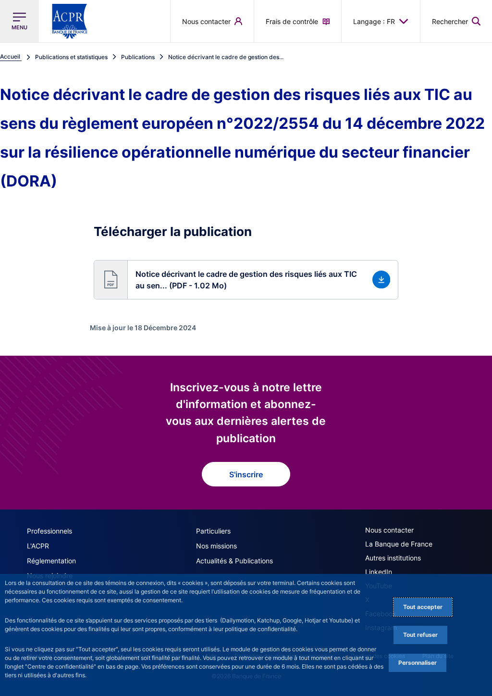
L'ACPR (38, 546)
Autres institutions (393, 558)
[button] (456, 21)
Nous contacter (389, 530)
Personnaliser (417, 662)
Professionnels (49, 531)
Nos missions (216, 546)
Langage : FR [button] (374, 21)
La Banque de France (398, 544)
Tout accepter (423, 606)
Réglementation (51, 561)
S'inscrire (246, 474)
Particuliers (213, 531)
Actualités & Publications (234, 561)
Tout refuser (420, 634)
